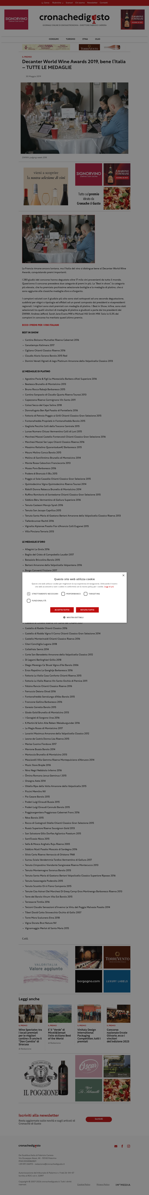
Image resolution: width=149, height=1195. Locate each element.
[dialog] (74, 597)
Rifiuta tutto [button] (87, 609)
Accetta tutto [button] (62, 609)
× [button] (123, 575)
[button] (74, 617)
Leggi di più (109, 587)
